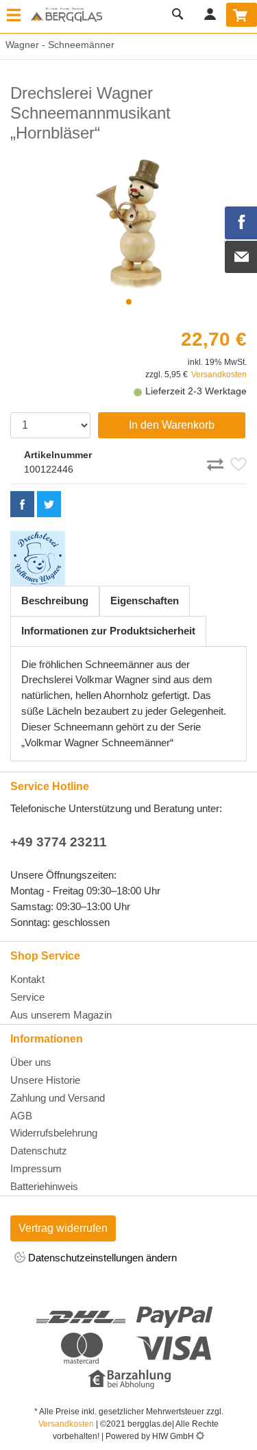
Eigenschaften (144, 600)
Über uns (30, 1062)
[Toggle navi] (13, 16)
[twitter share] (49, 504)
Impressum (36, 1168)
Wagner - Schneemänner (57, 44)
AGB (21, 1115)
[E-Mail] (241, 257)
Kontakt (27, 979)
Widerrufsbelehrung (53, 1133)
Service (27, 997)
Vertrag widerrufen (63, 1228)
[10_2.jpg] (128, 225)
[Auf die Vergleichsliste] (217, 462)
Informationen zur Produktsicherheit (108, 631)
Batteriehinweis (44, 1186)
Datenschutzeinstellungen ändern (101, 1257)
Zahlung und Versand (57, 1098)
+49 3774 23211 (58, 842)
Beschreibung (54, 600)
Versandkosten (219, 374)
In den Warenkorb (172, 425)
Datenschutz (38, 1150)
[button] (129, 302)
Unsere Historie (45, 1080)
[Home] (66, 16)
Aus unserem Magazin (61, 1015)
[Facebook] (241, 223)
